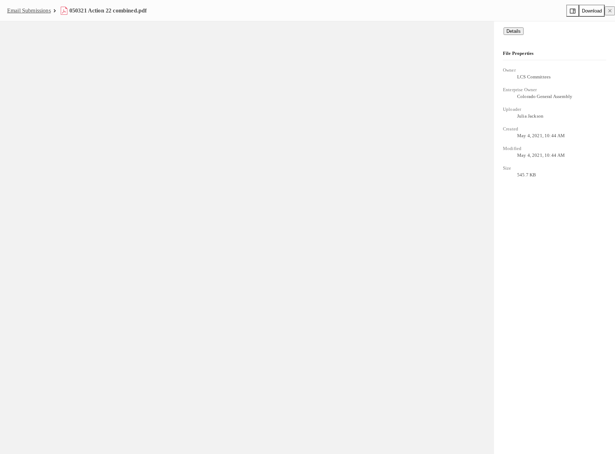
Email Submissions (29, 10)
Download (592, 11)
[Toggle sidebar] (572, 11)
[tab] (514, 31)
